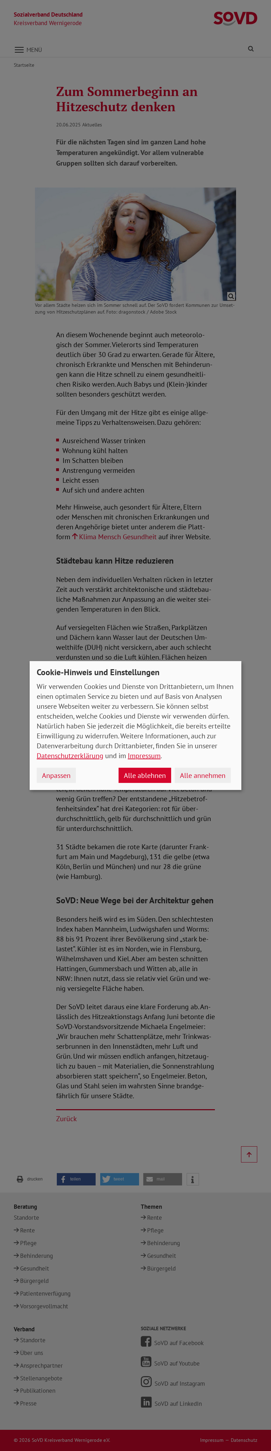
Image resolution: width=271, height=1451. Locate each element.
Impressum (144, 755)
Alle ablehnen (145, 775)
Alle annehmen (202, 775)
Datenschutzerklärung (70, 755)
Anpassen (56, 775)
